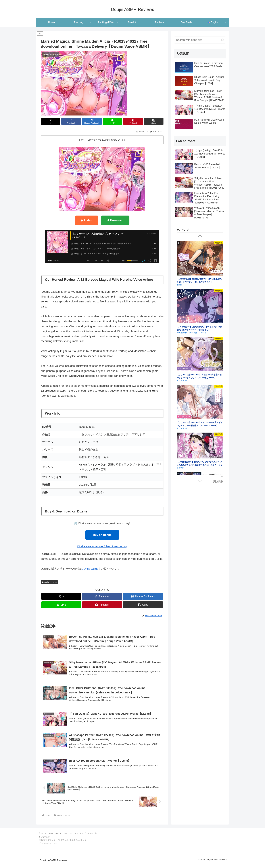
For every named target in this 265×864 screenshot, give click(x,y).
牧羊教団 (180, 369)
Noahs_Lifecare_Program (187, 462)
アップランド (182, 282)
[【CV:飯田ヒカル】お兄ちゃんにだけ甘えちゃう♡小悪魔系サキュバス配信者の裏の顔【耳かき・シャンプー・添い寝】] (200, 348)
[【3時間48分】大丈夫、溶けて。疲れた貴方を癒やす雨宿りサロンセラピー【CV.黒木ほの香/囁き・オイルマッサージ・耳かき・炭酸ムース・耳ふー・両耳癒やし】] (200, 436)
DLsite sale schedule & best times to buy (102, 546)
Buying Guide (90, 568)
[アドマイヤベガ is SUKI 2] (200, 391)
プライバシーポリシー (48, 843)
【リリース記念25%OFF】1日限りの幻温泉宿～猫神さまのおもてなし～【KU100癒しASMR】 (199, 278)
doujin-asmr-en (50, 582)
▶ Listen (86, 220)
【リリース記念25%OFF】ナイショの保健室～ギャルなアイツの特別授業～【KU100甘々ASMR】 (200, 326)
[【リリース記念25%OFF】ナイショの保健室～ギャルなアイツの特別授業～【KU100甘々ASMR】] (200, 304)
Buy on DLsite (102, 534)
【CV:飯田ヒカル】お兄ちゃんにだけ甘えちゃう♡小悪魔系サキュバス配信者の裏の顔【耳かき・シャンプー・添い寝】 (200, 366)
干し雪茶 (180, 414)
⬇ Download (115, 220)
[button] (153, 121)
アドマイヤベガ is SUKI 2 (188, 411)
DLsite (218, 481)
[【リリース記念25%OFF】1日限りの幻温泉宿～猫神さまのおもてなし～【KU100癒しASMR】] (200, 256)
